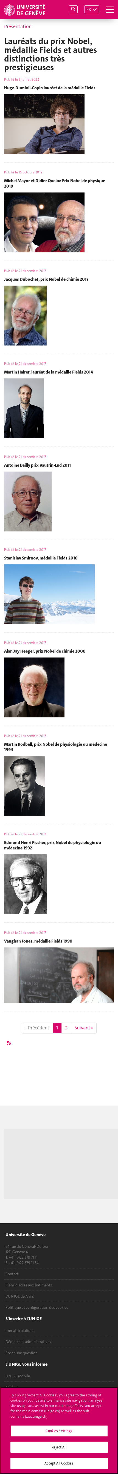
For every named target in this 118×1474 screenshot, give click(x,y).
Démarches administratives (28, 1341)
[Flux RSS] (9, 1043)
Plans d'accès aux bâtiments (28, 1285)
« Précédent (37, 1028)
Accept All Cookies (58, 1463)
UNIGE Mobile (17, 1376)
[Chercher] (73, 9)
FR (88, 9)
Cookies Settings (59, 1431)
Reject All (59, 1447)
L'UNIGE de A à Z (19, 1296)
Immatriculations (19, 1330)
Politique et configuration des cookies (36, 1307)
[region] (59, 1430)
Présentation (18, 26)
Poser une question (21, 1352)
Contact (11, 1273)
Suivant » (83, 1028)
